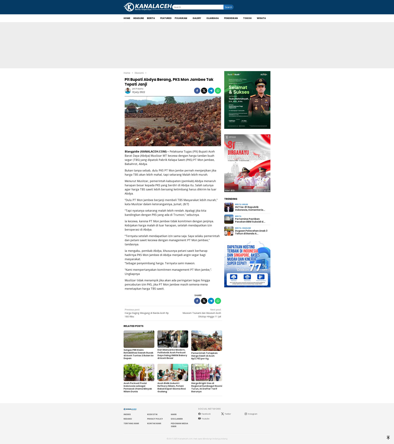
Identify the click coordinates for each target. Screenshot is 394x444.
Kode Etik (152, 414)
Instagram (252, 413)
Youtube (205, 418)
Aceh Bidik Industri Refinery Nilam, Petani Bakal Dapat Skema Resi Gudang (171, 387)
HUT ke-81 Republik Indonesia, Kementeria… (250, 208)
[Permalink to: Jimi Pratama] (128, 90)
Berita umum (241, 204)
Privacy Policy (155, 418)
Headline (246, 228)
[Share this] (197, 91)
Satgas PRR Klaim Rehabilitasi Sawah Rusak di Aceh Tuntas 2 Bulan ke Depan (139, 354)
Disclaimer (177, 418)
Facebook (206, 413)
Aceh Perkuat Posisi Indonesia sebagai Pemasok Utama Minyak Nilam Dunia (138, 387)
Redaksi (128, 418)
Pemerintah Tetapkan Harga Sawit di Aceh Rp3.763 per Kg (204, 356)
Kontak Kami (154, 423)
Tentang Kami (131, 423)
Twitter (228, 413)
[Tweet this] (204, 91)
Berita (238, 216)
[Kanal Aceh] (148, 6)
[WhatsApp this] (218, 91)
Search (228, 7)
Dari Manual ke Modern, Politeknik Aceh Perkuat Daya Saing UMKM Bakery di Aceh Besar (172, 354)
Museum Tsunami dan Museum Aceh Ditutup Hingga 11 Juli (202, 313)
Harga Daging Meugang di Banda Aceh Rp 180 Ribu (147, 313)
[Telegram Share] (211, 91)
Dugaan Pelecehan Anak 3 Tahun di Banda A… (251, 232)
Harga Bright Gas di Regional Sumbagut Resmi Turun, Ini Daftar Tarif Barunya (206, 387)
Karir (174, 414)
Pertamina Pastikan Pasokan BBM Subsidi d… (250, 220)
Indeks (127, 414)
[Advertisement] (197, 45)
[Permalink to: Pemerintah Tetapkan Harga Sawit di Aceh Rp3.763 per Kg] (206, 340)
